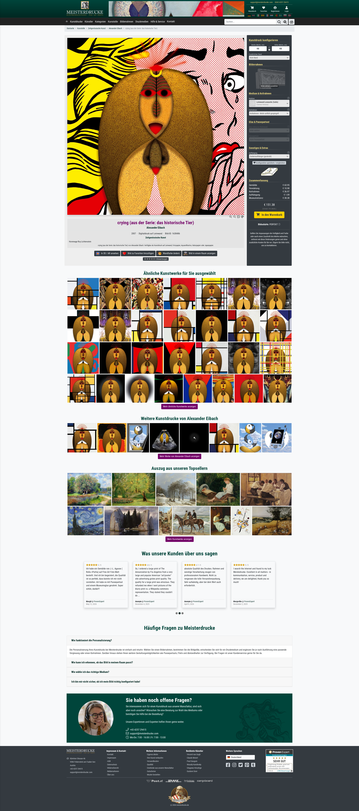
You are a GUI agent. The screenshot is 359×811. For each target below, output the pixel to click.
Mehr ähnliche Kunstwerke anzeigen (179, 406)
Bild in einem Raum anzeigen (201, 253)
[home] (67, 21)
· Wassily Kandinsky (193, 764)
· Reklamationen (112, 771)
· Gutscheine (151, 771)
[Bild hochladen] (291, 22)
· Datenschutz (111, 764)
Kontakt (171, 21)
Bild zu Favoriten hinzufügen (140, 253)
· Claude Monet (192, 758)
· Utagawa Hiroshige (194, 768)
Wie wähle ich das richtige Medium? (90, 672)
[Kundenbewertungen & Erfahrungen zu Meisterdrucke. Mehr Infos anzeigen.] (279, 760)
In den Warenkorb (271, 214)
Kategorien (100, 21)
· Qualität (149, 764)
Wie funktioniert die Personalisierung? (91, 640)
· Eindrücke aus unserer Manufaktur (160, 768)
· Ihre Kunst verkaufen (154, 758)
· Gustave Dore (191, 771)
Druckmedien (141, 21)
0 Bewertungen (161, 259)
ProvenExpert (99, 601)
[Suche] (279, 22)
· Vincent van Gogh (193, 754)
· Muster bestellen (153, 775)
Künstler (89, 21)
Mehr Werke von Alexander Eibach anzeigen (179, 456)
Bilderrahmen (126, 21)
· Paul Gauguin (191, 761)
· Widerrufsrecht (112, 768)
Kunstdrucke (76, 21)
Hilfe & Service (158, 21)
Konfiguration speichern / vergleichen (270, 163)
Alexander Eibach (115, 28)
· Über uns (110, 775)
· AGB (108, 761)
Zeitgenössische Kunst (97, 28)
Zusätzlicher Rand (255, 54)
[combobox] (269, 58)
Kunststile (113, 21)
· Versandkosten (152, 761)
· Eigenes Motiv (152, 754)
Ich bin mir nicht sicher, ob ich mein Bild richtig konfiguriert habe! (105, 681)
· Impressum (111, 758)
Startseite (70, 28)
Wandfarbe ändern (170, 253)
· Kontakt (109, 754)
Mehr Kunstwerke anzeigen (179, 539)
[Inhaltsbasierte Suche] (285, 22)
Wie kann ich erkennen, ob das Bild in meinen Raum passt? (102, 662)
